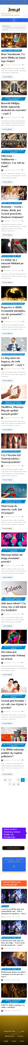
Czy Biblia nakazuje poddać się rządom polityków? (12, 752)
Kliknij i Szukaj (13, 848)
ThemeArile (14, 1033)
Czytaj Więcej (7, 77)
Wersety (14, 1041)
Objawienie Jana (9, 1036)
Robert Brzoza (7, 65)
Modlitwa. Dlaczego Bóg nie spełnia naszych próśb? (12, 410)
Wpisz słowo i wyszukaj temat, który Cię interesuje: (12, 833)
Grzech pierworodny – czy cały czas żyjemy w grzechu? (14, 704)
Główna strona (5, 26)
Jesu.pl (14, 9)
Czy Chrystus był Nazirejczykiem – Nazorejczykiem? (11, 458)
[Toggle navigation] (14, 20)
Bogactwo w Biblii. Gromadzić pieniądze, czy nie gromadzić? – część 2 (13, 312)
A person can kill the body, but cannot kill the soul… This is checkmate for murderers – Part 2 (13, 911)
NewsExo (18, 1031)
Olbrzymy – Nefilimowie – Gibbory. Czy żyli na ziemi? (12, 161)
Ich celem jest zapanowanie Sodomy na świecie (13, 655)
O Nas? (22, 1041)
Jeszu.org (20, 1036)
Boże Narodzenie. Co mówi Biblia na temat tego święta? (13, 57)
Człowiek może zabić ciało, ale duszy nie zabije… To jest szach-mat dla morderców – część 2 (13, 942)
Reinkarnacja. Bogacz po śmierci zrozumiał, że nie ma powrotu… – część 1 (13, 974)
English (6, 1041)
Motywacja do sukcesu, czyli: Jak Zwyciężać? (11, 509)
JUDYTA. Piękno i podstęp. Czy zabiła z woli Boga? (13, 1006)
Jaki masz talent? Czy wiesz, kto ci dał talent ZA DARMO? (13, 606)
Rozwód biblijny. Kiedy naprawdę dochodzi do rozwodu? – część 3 (13, 108)
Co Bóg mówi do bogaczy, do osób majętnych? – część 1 (12, 361)
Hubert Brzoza (7, 917)
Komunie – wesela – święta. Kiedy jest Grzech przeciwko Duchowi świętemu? (12, 212)
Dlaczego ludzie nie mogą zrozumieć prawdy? (12, 558)
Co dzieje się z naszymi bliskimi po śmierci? (12, 263)
